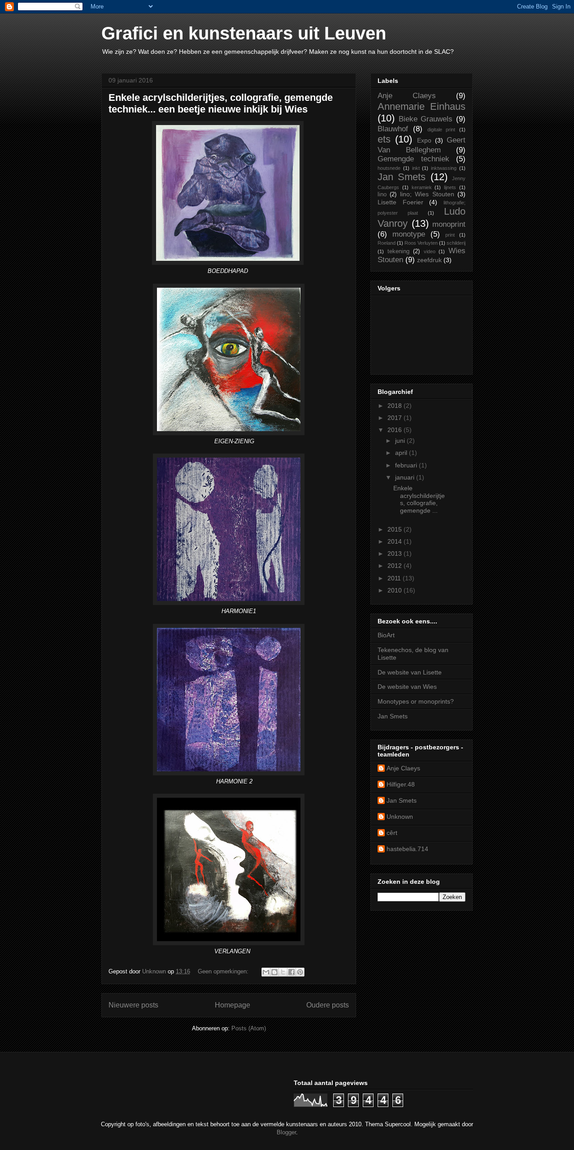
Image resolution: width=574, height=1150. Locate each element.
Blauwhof (393, 129)
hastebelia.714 (407, 848)
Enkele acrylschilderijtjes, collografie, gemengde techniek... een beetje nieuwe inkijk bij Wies (221, 103)
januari (405, 477)
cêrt (392, 832)
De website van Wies (407, 686)
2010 (395, 590)
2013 (395, 553)
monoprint (448, 224)
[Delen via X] (282, 972)
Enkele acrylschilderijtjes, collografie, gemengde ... (419, 499)
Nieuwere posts (133, 1005)
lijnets (450, 187)
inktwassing (444, 168)
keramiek (422, 187)
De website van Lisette (410, 672)
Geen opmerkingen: (224, 971)
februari (407, 465)
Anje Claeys (407, 95)
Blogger (286, 1132)
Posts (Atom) (248, 1028)
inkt (416, 168)
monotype (408, 234)
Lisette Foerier (400, 202)
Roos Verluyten (421, 243)
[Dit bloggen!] (274, 972)
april (402, 452)
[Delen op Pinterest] (300, 972)
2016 (395, 429)
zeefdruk (429, 260)
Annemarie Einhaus (421, 106)
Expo (424, 140)
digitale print (441, 129)
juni (401, 440)
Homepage (232, 1005)
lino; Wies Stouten (427, 194)
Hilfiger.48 (401, 784)
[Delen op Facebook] (291, 972)
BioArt (386, 635)
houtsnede (389, 168)
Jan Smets (402, 176)
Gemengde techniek (413, 159)
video (429, 251)
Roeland (387, 243)
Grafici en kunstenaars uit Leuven (243, 33)
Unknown (400, 816)
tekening (398, 251)
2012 (395, 565)
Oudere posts (327, 1005)
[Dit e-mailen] (265, 972)
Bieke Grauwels (426, 119)
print (450, 235)
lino (382, 194)
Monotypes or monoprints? (416, 701)
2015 (395, 529)
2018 (395, 405)
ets (384, 139)
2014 (395, 541)
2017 (395, 417)
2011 (395, 578)
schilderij (456, 243)
